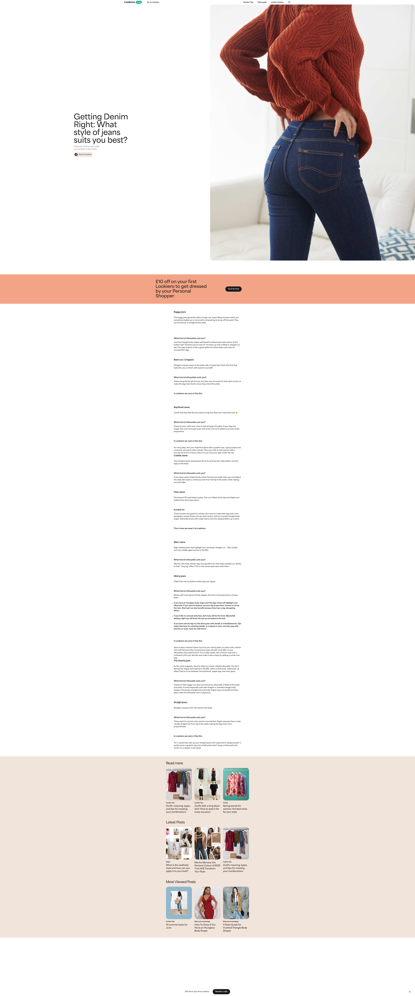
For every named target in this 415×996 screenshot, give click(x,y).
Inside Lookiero (277, 2)
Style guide (262, 2)
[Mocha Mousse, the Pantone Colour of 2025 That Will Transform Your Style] (207, 843)
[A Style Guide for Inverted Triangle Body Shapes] (236, 903)
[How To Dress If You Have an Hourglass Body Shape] (207, 903)
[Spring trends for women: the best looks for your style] (236, 784)
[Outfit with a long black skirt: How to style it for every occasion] (207, 784)
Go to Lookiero (153, 2)
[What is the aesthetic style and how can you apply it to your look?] (179, 843)
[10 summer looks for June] (179, 903)
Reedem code (221, 992)
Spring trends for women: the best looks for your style (235, 809)
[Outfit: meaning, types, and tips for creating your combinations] (179, 784)
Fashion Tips (248, 2)
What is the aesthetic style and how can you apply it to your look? (178, 868)
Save (410, 8)
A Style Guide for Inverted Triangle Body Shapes (235, 928)
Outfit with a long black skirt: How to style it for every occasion (207, 809)
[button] (410, 992)
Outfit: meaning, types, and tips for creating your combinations (178, 809)
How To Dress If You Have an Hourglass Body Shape (205, 928)
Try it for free (233, 289)
